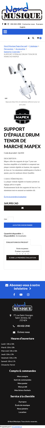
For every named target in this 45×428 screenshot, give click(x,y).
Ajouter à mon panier (22, 225)
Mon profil (22, 387)
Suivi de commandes (22, 380)
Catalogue (33, 46)
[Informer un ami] (22, 208)
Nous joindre (22, 408)
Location (22, 412)
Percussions (8, 49)
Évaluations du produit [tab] (17, 242)
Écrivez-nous (24, 332)
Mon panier (22, 383)
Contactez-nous (28, 24)
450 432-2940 (23, 326)
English (22, 27)
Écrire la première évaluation (15, 197)
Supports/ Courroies (12, 52)
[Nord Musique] (22, 11)
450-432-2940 (15, 24)
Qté (5, 219)
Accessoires (20, 49)
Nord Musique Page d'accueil (15, 46)
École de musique (22, 405)
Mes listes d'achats (22, 390)
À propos (39, 24)
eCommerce (17, 426)
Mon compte (22, 376)
